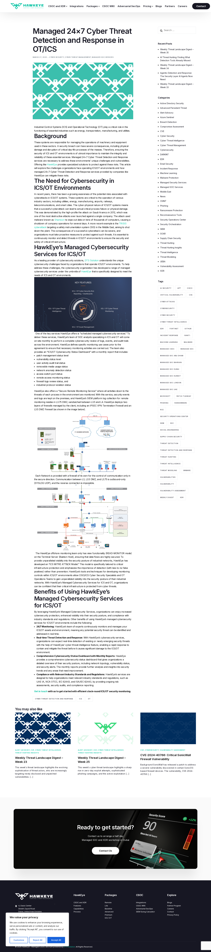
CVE (162, 131)
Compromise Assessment (172, 127)
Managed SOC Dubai (169, 369)
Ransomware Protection (171, 210)
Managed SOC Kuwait (170, 376)
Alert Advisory (166, 112)
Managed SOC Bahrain (171, 362)
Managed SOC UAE (168, 389)
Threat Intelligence (169, 252)
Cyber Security (56, 57)
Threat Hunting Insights (171, 247)
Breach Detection (168, 122)
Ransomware (181, 403)
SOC (172, 423)
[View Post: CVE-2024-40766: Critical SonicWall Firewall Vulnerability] (168, 728)
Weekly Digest (167, 497)
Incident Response (169, 168)
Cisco (189, 288)
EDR (162, 159)
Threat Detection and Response (176, 450)
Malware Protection (169, 178)
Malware (188, 342)
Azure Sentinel (167, 117)
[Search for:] (177, 30)
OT (89, 699)
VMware (187, 470)
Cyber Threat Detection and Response (54, 699)
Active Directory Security (172, 103)
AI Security (165, 288)
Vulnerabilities (167, 477)
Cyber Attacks (167, 301)
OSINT (163, 201)
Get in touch (41, 691)
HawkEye (52, 164)
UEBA (162, 261)
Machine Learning (168, 173)
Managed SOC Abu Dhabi (171, 355)
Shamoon (59, 219)
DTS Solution (92, 260)
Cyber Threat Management (78, 57)
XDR (162, 271)
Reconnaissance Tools (171, 215)
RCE (162, 410)
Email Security (166, 164)
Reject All (37, 940)
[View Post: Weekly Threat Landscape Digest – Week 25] (105, 728)
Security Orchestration (170, 224)
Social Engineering (169, 430)
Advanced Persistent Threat (173, 108)
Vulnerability (167, 484)
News (162, 196)
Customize (18, 940)
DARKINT (164, 154)
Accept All (56, 940)
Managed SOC (187, 349)
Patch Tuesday (184, 396)
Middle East (165, 192)
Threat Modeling (168, 257)
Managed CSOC (167, 349)
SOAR (163, 234)
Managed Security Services (173, 182)
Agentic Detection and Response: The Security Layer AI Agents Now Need (176, 76)
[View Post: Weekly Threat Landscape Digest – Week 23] (43, 728)
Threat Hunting (167, 243)
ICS (80, 699)
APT (179, 288)
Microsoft (165, 396)
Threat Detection (169, 443)
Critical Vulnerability (171, 295)
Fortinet (174, 328)
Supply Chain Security (170, 238)
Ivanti (187, 335)
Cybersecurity (167, 150)
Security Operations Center (173, 219)
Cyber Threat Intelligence (172, 140)
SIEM (162, 229)
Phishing (164, 206)
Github (188, 328)
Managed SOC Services (103, 57)
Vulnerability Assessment (172, 266)
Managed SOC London (170, 383)
